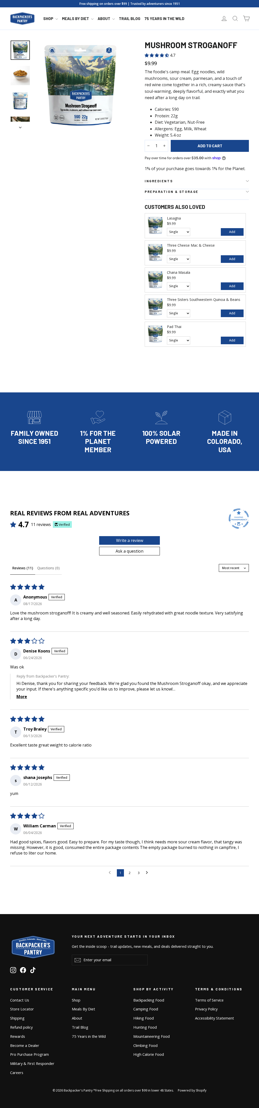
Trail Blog (129, 18)
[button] (157, 55)
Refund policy (21, 1027)
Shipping (17, 1018)
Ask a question (129, 551)
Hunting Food (145, 1027)
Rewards (17, 1036)
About (104, 18)
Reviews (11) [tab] (22, 568)
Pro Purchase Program (29, 1054)
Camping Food (145, 1008)
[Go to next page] (148, 872)
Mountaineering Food (151, 1036)
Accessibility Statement (214, 1018)
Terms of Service (209, 1000)
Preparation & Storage (172, 192)
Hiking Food (143, 1018)
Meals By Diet (76, 18)
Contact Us (19, 1000)
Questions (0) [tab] (48, 568)
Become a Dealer (24, 1045)
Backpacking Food (148, 1000)
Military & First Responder (32, 1063)
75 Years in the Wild (164, 18)
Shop (48, 18)
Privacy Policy (206, 1008)
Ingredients (159, 181)
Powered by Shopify (192, 1090)
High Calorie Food (148, 1054)
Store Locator (22, 1008)
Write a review (129, 540)
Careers (16, 1072)
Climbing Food (145, 1045)
